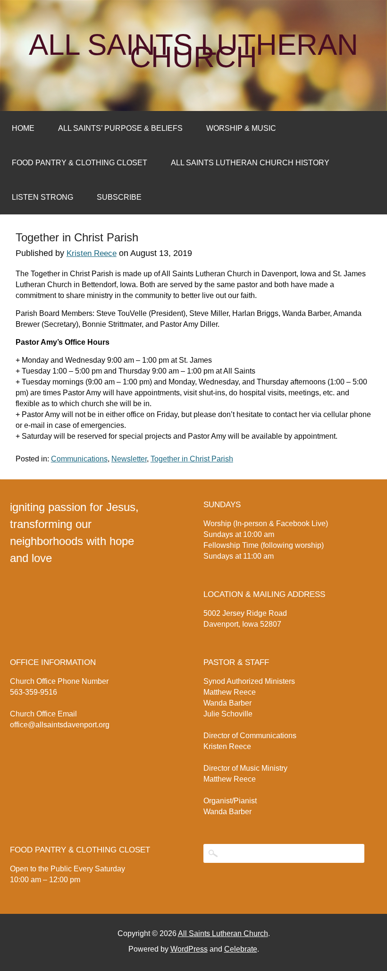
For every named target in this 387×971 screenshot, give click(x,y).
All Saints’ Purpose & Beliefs (120, 128)
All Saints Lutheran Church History (250, 163)
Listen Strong (42, 197)
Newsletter (129, 459)
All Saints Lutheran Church (193, 51)
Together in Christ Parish (192, 459)
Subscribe (119, 197)
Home (23, 128)
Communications (79, 459)
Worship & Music (241, 128)
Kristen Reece (92, 253)
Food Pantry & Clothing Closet (79, 163)
